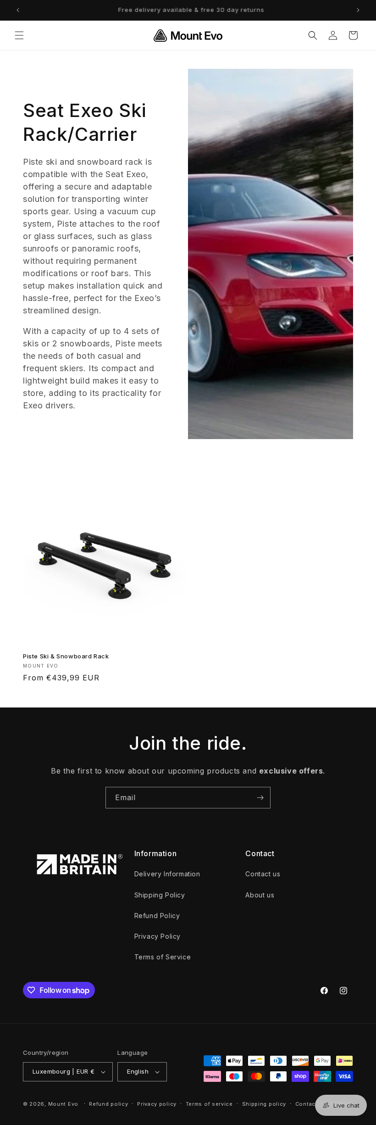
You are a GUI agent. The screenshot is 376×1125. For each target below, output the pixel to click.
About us (259, 895)
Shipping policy (264, 1104)
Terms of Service (162, 957)
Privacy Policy (157, 936)
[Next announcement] (358, 10)
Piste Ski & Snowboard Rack (66, 656)
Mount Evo (63, 1104)
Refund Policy (157, 915)
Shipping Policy (159, 895)
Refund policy (108, 1104)
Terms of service (209, 1104)
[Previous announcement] (18, 10)
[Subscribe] (260, 797)
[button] (19, 35)
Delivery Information (167, 874)
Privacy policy (157, 1104)
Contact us (262, 874)
